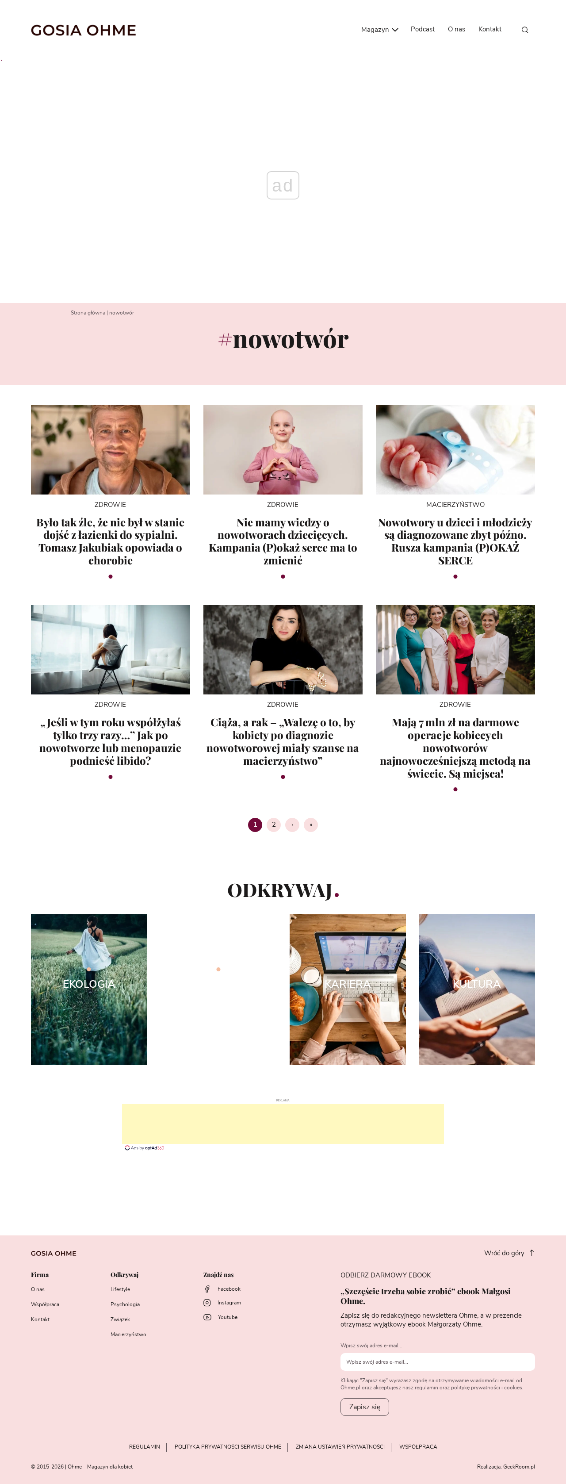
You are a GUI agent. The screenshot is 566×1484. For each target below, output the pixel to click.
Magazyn (376, 30)
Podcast (423, 29)
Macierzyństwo (128, 1334)
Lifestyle (120, 1289)
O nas (456, 29)
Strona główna (88, 312)
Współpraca (45, 1304)
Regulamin (144, 1446)
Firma (40, 1275)
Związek (120, 1319)
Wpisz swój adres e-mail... (371, 1345)
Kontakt (489, 29)
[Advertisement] (283, 1124)
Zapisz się (364, 1407)
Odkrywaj (124, 1275)
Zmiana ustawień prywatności (340, 1446)
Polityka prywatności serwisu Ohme (228, 1446)
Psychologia (125, 1304)
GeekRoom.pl (519, 1466)
